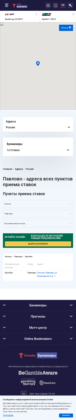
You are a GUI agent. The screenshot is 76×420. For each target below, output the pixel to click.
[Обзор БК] (21, 16)
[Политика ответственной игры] (38, 380)
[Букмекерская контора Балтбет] (38, 223)
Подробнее (8, 415)
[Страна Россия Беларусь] (38, 204)
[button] (37, 64)
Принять (66, 415)
